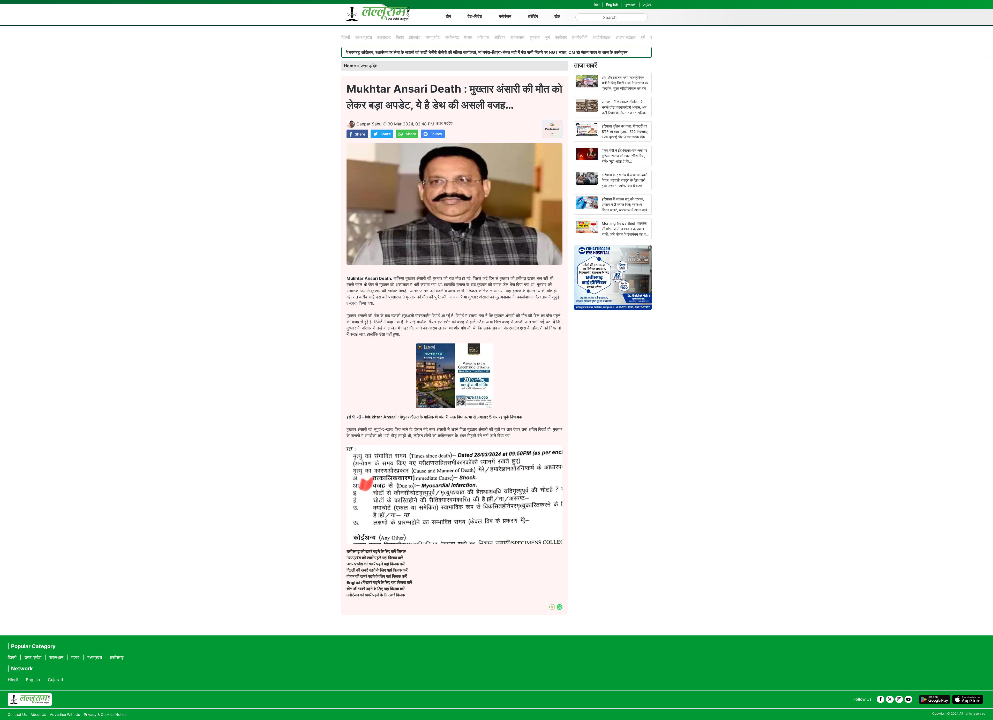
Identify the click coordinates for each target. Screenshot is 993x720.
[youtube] (908, 699)
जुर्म (547, 37)
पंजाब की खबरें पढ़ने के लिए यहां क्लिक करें (377, 576)
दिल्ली (345, 37)
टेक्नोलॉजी (580, 37)
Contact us (17, 714)
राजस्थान (517, 37)
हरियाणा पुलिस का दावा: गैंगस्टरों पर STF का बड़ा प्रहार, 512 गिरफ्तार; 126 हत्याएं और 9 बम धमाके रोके (625, 131)
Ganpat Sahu (368, 123)
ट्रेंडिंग (533, 16)
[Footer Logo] (30, 699)
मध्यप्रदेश (433, 37)
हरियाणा (483, 37)
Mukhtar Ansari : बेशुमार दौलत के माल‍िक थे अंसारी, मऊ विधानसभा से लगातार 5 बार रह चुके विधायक (443, 416)
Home (350, 65)
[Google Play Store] (934, 699)
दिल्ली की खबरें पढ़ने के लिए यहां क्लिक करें (377, 570)
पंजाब (468, 37)
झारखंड (414, 37)
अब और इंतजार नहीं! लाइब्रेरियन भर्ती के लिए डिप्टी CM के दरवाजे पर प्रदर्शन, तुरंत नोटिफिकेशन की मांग (625, 83)
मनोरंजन (505, 16)
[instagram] (899, 699)
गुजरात (535, 37)
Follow (436, 134)
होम (448, 16)
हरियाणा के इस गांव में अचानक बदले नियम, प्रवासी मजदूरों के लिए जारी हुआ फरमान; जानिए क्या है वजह (624, 180)
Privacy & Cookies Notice (105, 714)
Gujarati (55, 679)
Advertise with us (65, 714)
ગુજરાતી (630, 4)
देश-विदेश (475, 16)
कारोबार (561, 37)
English (612, 4)
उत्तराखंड (384, 37)
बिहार (400, 37)
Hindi (13, 679)
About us (38, 714)
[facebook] (880, 699)
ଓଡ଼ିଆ (647, 4)
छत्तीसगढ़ (452, 37)
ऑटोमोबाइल (602, 37)
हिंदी (596, 4)
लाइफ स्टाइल (626, 37)
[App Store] (967, 699)
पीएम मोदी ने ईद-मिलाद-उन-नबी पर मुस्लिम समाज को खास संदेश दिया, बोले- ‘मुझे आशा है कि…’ (624, 155)
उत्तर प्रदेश (363, 37)
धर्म (643, 37)
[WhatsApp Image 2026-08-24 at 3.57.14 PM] (454, 406)
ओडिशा (499, 37)
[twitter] (890, 699)
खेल (557, 16)
